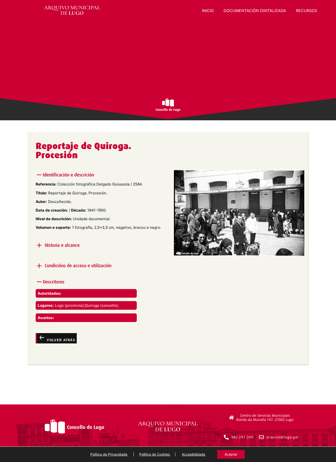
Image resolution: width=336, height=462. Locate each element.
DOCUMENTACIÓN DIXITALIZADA (255, 10)
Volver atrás (60, 340)
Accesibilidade (194, 454)
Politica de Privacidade (109, 454)
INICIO (208, 10)
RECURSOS (306, 10)
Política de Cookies (155, 454)
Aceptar (231, 454)
